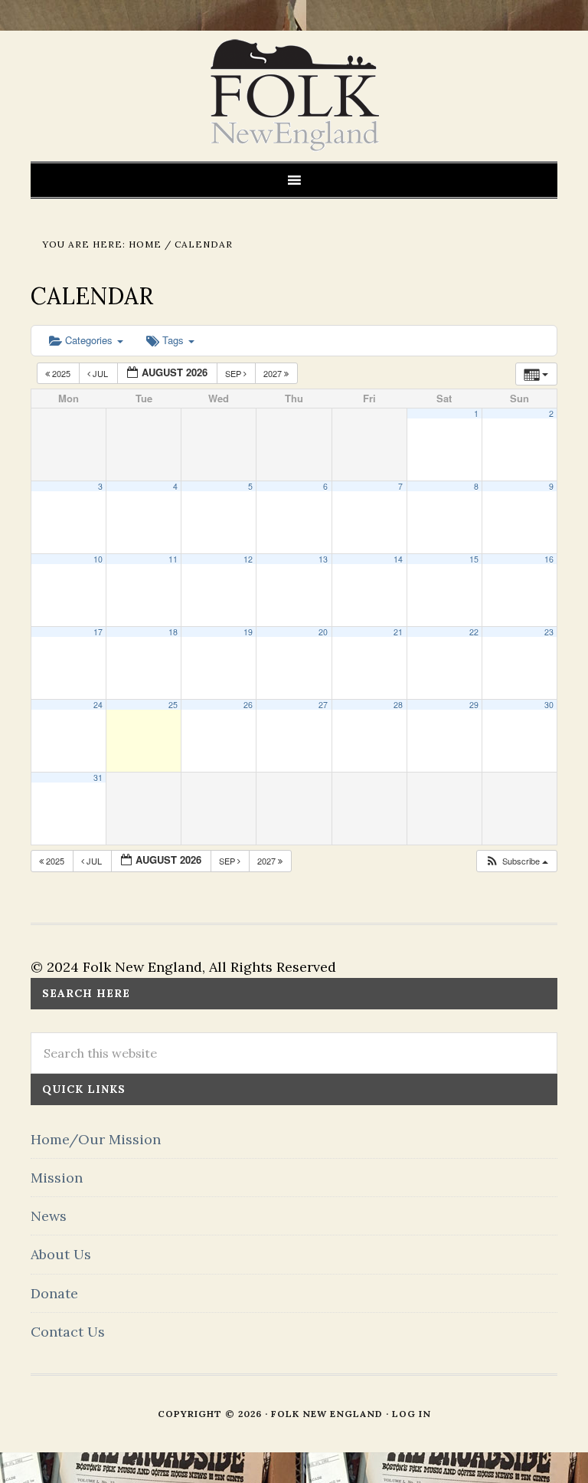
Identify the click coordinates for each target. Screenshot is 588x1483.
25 (173, 704)
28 (398, 704)
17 (98, 632)
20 (323, 632)
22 (474, 632)
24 (98, 704)
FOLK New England (294, 95)
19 (248, 632)
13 (323, 559)
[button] (516, 861)
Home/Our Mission (96, 1139)
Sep (234, 373)
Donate (54, 1293)
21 (398, 632)
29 (474, 704)
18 (173, 632)
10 (98, 559)
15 (474, 559)
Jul (100, 373)
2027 (273, 373)
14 (398, 559)
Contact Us (68, 1331)
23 (549, 632)
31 (98, 777)
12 (248, 559)
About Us (61, 1254)
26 (248, 704)
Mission (57, 1177)
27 (323, 704)
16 (549, 559)
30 (549, 704)
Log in (411, 1413)
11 (173, 559)
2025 (61, 373)
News (49, 1216)
